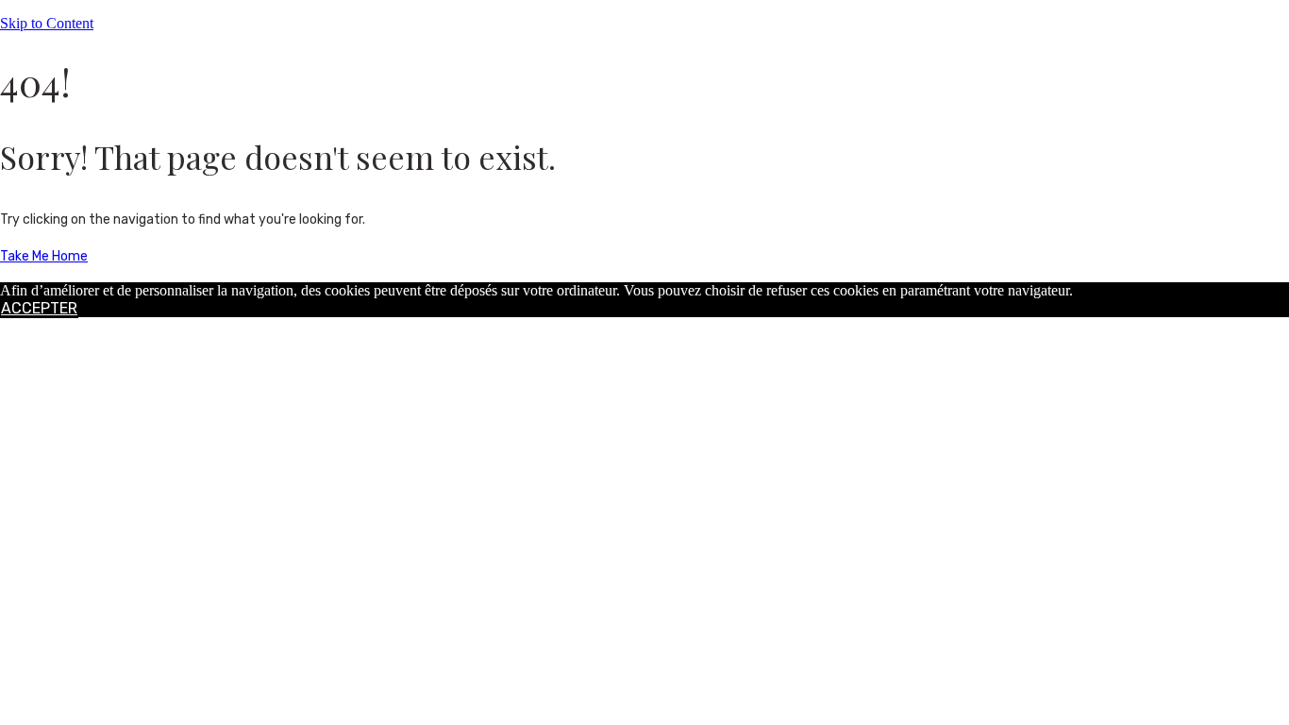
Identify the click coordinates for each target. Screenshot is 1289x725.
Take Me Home (44, 256)
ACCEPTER (39, 308)
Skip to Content (46, 23)
